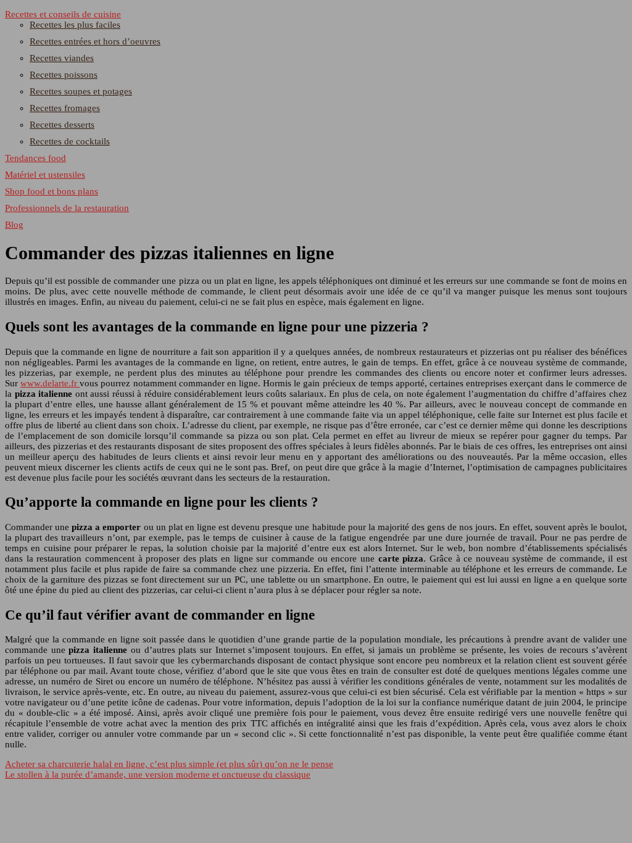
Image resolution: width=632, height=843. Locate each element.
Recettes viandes (62, 58)
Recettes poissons (64, 75)
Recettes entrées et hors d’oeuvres (95, 41)
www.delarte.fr (50, 383)
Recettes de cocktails (70, 141)
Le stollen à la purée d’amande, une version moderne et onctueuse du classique (157, 774)
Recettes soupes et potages (81, 91)
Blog (14, 225)
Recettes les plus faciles (75, 25)
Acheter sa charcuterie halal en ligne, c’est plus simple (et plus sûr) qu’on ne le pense (169, 764)
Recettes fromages (65, 108)
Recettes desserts (62, 125)
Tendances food (35, 158)
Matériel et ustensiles (45, 175)
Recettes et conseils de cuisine (63, 14)
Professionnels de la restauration (67, 208)
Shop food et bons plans (51, 191)
